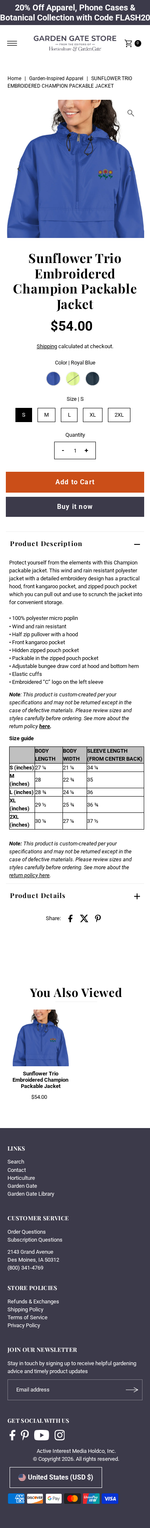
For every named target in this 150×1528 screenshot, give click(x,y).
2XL (119, 415)
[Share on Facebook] (70, 918)
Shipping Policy (25, 1309)
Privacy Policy (24, 1325)
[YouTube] (41, 1436)
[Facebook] (12, 1436)
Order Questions (27, 1232)
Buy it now (75, 507)
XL (93, 415)
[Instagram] (60, 1436)
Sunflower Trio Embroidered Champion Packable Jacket (40, 1080)
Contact (17, 1170)
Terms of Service (28, 1317)
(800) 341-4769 (25, 1268)
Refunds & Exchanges (33, 1301)
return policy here (29, 875)
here (44, 726)
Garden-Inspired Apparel (56, 78)
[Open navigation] (12, 43)
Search (16, 1162)
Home (14, 78)
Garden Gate (22, 1186)
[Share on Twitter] (84, 918)
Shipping (47, 346)
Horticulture (21, 1178)
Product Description (46, 543)
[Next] (131, 168)
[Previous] (19, 168)
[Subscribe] (132, 1389)
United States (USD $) (60, 1477)
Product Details (37, 895)
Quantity (75, 435)
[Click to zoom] (131, 113)
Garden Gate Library (31, 1194)
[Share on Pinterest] (98, 918)
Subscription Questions (35, 1240)
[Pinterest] (25, 1436)
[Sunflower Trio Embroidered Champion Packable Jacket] (40, 1037)
